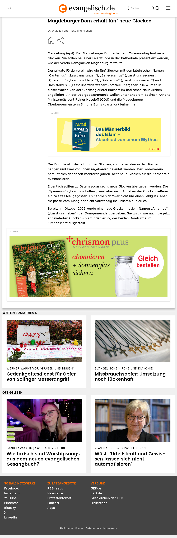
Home (51, 40)
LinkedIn (10, 517)
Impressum (110, 528)
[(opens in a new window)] (109, 135)
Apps (51, 508)
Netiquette (66, 528)
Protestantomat (59, 498)
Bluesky (10, 508)
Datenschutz (93, 528)
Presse (79, 528)
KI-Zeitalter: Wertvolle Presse (121, 448)
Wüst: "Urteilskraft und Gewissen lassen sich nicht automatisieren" (130, 459)
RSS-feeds (55, 488)
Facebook (11, 488)
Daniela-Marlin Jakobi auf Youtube (36, 448)
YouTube (10, 498)
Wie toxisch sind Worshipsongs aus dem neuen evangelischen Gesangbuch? (43, 459)
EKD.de (96, 493)
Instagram (12, 493)
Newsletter (55, 493)
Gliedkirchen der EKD (107, 498)
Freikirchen (99, 503)
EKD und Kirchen (81, 30)
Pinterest (11, 503)
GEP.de (96, 488)
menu (9, 8)
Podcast (53, 503)
